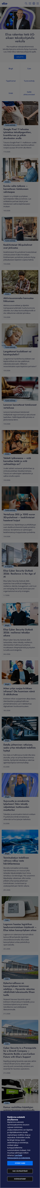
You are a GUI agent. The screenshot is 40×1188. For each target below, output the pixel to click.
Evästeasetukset (20, 1179)
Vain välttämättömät (20, 1171)
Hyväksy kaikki (20, 1163)
